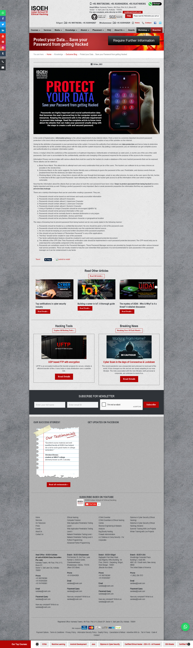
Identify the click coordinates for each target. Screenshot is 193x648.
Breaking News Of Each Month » (129, 330)
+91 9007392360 (74, 23)
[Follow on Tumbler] (3, 53)
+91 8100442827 (89, 23)
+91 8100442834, (119, 4)
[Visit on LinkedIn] (3, 30)
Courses (35, 30)
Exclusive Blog (71, 54)
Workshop (143, 30)
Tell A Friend (145, 632)
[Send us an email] (3, 67)
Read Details (64, 376)
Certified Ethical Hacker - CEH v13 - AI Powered (116, 644)
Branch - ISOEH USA (138, 554)
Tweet (38, 259)
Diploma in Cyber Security (84, 644)
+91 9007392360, (101, 4)
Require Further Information (133, 40)
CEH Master (143, 644)
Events (38, 528)
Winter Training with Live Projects (142, 531)
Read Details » (43, 308)
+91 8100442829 (123, 23)
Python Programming (74, 540)
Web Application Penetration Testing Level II (80, 530)
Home (137, 23)
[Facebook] (155, 22)
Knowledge (70, 30)
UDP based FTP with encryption (64, 362)
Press (38, 525)
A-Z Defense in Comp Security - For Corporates (111, 538)
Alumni (84, 30)
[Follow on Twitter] (3, 24)
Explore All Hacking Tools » (64, 330)
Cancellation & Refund (117, 632)
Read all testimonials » (58, 484)
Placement (97, 30)
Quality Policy (103, 632)
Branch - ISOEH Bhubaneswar (78, 554)
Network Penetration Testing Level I (79, 534)
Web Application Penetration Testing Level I (80, 524)
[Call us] (3, 62)
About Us (118, 30)
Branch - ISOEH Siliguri (107, 554)
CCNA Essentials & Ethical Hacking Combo (111, 521)
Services (47, 30)
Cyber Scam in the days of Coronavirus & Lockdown (129, 362)
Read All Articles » (96, 276)
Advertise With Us (133, 632)
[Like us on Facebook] (3, 19)
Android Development (52, 644)
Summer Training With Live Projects (143, 528)
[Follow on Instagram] (3, 48)
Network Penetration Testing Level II (80, 537)
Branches (157, 30)
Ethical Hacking (72, 517)
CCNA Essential (104, 517)
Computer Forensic (74, 520)
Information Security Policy (87, 632)
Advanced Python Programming (78, 542)
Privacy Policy (71, 632)
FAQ (109, 30)
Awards (131, 30)
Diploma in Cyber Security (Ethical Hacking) (142, 519)
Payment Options (42, 632)
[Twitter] (160, 22)
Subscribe (151, 404)
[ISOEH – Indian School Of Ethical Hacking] (39, 11)
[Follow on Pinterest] (3, 42)
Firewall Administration (107, 534)
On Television (40, 523)
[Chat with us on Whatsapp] (185, 627)
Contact (148, 23)
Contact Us (39, 534)
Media (57, 30)
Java (67, 644)
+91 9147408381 (137, 4)
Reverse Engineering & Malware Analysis (110, 527)
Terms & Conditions (57, 632)
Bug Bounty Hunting (106, 531)
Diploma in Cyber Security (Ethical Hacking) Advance (142, 524)
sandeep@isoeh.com (132, 12)
